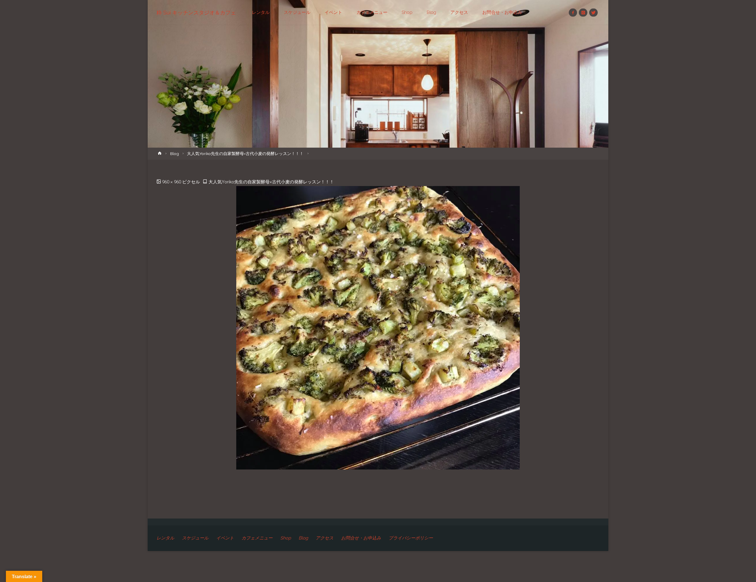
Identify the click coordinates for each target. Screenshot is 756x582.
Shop (285, 538)
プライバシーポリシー (411, 538)
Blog (174, 153)
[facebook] (573, 12)
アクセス (324, 538)
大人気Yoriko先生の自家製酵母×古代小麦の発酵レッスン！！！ (245, 153)
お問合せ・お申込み (361, 538)
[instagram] (583, 12)
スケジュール (195, 538)
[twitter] (593, 12)
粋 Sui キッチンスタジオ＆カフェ (196, 12)
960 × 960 (172, 182)
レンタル (165, 538)
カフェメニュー (257, 538)
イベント (225, 538)
